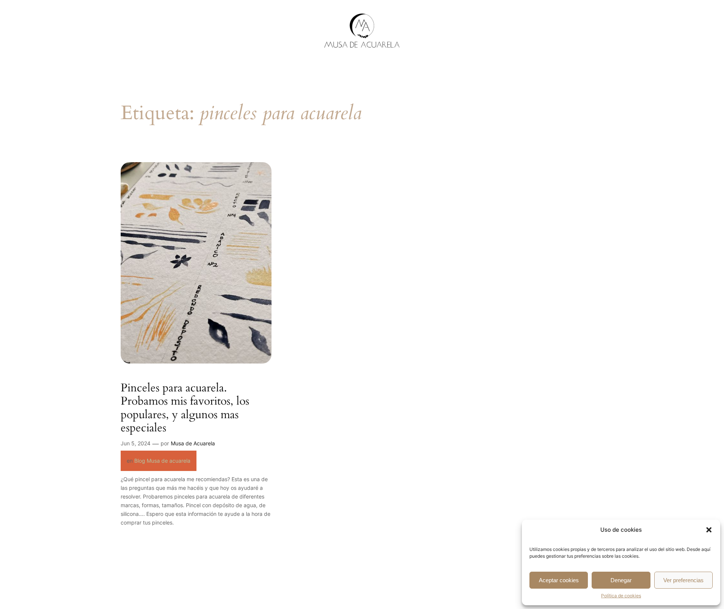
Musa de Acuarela (193, 443)
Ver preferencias (683, 580)
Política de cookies (621, 595)
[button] (709, 530)
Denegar (621, 580)
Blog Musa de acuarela (162, 460)
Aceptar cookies (559, 580)
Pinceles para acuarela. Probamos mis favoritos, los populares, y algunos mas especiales (185, 408)
